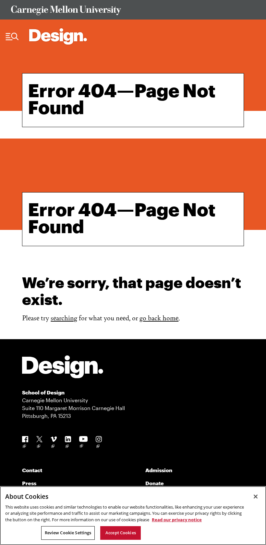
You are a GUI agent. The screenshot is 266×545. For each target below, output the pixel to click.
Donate (154, 483)
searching (64, 317)
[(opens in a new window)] (25, 443)
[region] (133, 515)
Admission (158, 470)
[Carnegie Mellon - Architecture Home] (58, 36)
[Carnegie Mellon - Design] (62, 367)
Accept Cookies (120, 533)
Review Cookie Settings (68, 533)
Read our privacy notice (177, 520)
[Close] (255, 496)
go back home (158, 317)
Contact (32, 470)
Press (29, 483)
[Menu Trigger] (12, 37)
